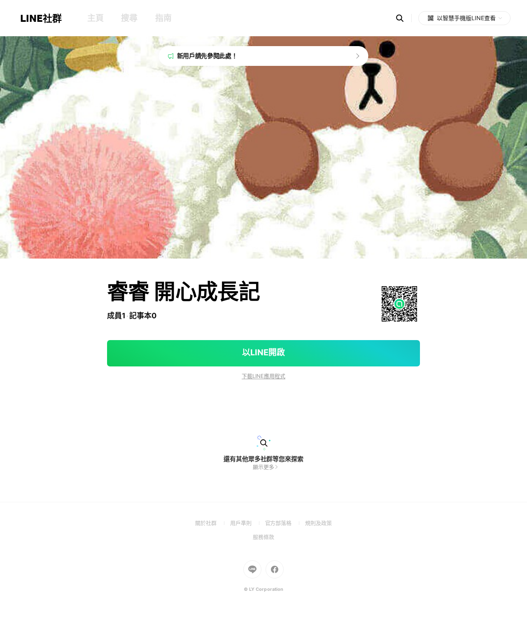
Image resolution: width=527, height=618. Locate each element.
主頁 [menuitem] (95, 18)
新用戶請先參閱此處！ (207, 56)
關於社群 (212, 523)
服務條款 (263, 537)
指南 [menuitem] (163, 18)
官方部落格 (285, 523)
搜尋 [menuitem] (129, 18)
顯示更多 (263, 467)
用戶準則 (247, 523)
